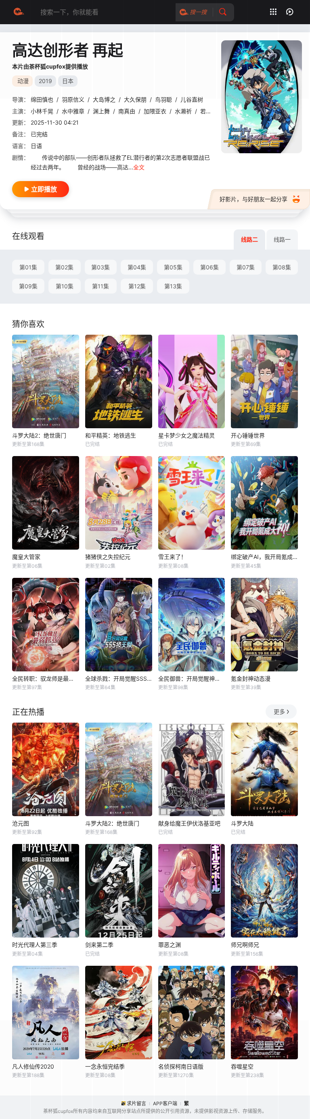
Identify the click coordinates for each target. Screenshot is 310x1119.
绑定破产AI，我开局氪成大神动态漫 (264, 556)
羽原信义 (73, 99)
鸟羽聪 (163, 99)
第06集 (209, 267)
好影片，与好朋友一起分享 (253, 199)
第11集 (100, 286)
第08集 (281, 267)
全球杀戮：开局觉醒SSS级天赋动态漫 (118, 678)
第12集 (137, 286)
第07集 (246, 267)
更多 (279, 711)
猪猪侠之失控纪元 (107, 556)
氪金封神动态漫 (250, 678)
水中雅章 (73, 111)
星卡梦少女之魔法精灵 (186, 435)
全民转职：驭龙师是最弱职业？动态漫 (45, 678)
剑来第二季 (99, 944)
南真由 (126, 111)
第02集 (64, 267)
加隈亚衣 (155, 111)
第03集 (100, 267)
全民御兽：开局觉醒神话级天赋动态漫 (191, 678)
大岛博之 (104, 99)
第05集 (173, 267)
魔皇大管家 (26, 556)
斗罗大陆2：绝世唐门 (39, 435)
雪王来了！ (172, 556)
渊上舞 (101, 111)
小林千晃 (42, 111)
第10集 (64, 286)
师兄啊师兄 (245, 944)
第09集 (28, 286)
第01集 (28, 267)
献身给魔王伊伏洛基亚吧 (189, 823)
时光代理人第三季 (34, 944)
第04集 (137, 267)
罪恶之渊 (169, 944)
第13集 (173, 286)
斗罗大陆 (242, 823)
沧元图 (20, 823)
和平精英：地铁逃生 (110, 435)
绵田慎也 (42, 99)
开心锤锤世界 (248, 435)
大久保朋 (135, 99)
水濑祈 (183, 111)
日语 (36, 145)
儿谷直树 (191, 99)
